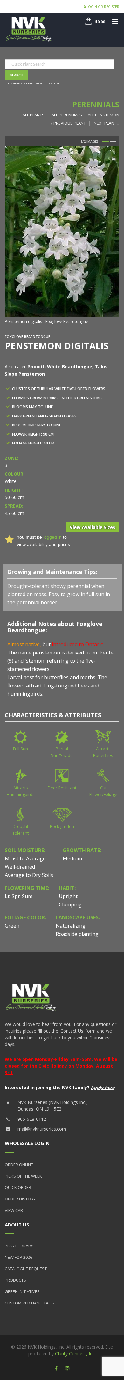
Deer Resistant (62, 788)
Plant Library (19, 1246)
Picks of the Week (23, 1176)
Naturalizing (71, 925)
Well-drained (20, 866)
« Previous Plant (68, 123)
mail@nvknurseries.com (41, 1129)
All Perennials (67, 115)
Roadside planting (77, 933)
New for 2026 (18, 1257)
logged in (52, 537)
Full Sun (20, 749)
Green (12, 925)
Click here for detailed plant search (32, 83)
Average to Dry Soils (29, 874)
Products (15, 1280)
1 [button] (105, 141)
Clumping (70, 904)
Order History (20, 1199)
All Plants (34, 115)
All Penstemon (103, 115)
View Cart (15, 1210)
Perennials (95, 104)
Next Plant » (106, 123)
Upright (68, 896)
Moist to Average (25, 858)
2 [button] (113, 141)
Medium (72, 858)
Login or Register (102, 6)
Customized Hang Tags (29, 1303)
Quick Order (18, 1187)
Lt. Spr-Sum (18, 896)
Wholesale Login (27, 1143)
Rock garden (62, 826)
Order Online (19, 1164)
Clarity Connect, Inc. (75, 1353)
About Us (17, 1224)
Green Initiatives (22, 1291)
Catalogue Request (26, 1269)
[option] (62, 235)
